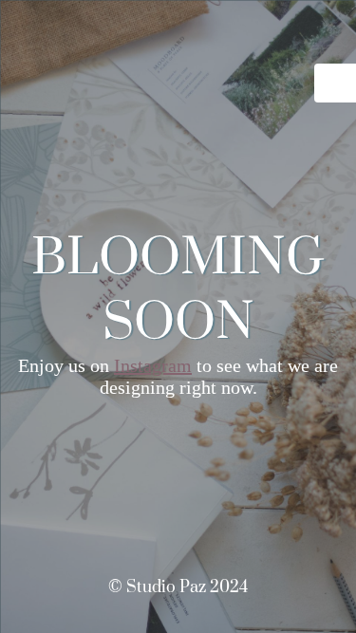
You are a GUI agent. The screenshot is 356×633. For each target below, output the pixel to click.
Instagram (153, 365)
